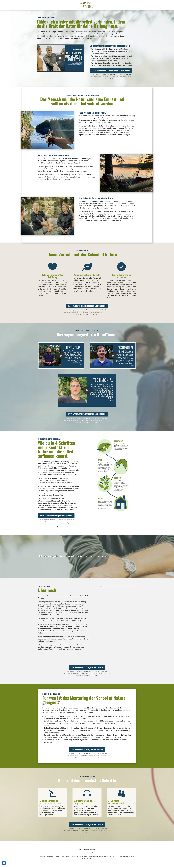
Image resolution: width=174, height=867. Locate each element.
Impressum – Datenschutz (87, 857)
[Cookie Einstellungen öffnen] (4, 865)
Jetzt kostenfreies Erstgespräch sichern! (111, 70)
